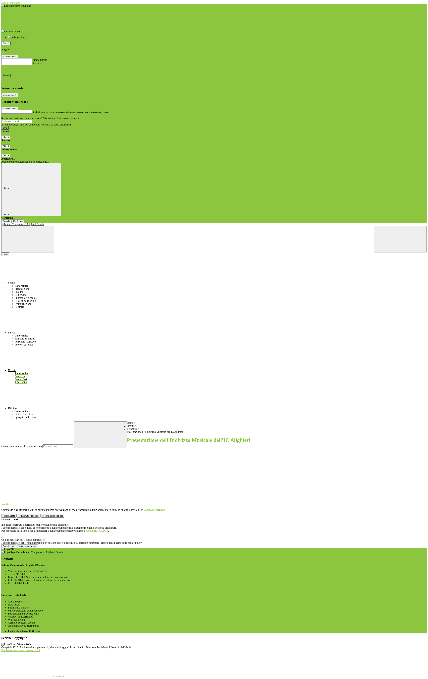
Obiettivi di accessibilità (20, 616)
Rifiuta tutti (28, 516)
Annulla (6, 221)
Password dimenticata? (13, 69)
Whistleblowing (16, 619)
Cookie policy (15, 601)
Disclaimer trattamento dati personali (20, 650)
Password (38, 63)
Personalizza (9, 516)
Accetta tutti (52, 516)
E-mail (36, 111)
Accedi (6, 43)
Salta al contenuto (10, 2)
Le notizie (132, 428)
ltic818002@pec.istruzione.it (42, 580)
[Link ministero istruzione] (16, 5)
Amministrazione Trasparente (23, 625)
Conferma (18, 221)
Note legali (14, 604)
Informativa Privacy (18, 607)
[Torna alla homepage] (214, 224)
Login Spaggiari (87, 118)
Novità (130, 425)
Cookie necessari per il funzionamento (21, 539)
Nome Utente (40, 59)
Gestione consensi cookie (21, 622)
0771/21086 (19, 574)
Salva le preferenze (27, 546)
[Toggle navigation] (27, 239)
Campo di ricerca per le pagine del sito (21, 446)
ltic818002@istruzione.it (42, 577)
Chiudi (6, 137)
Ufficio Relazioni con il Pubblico (25, 610)
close (5, 254)
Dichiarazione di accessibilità (23, 613)
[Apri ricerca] (400, 239)
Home (130, 422)
